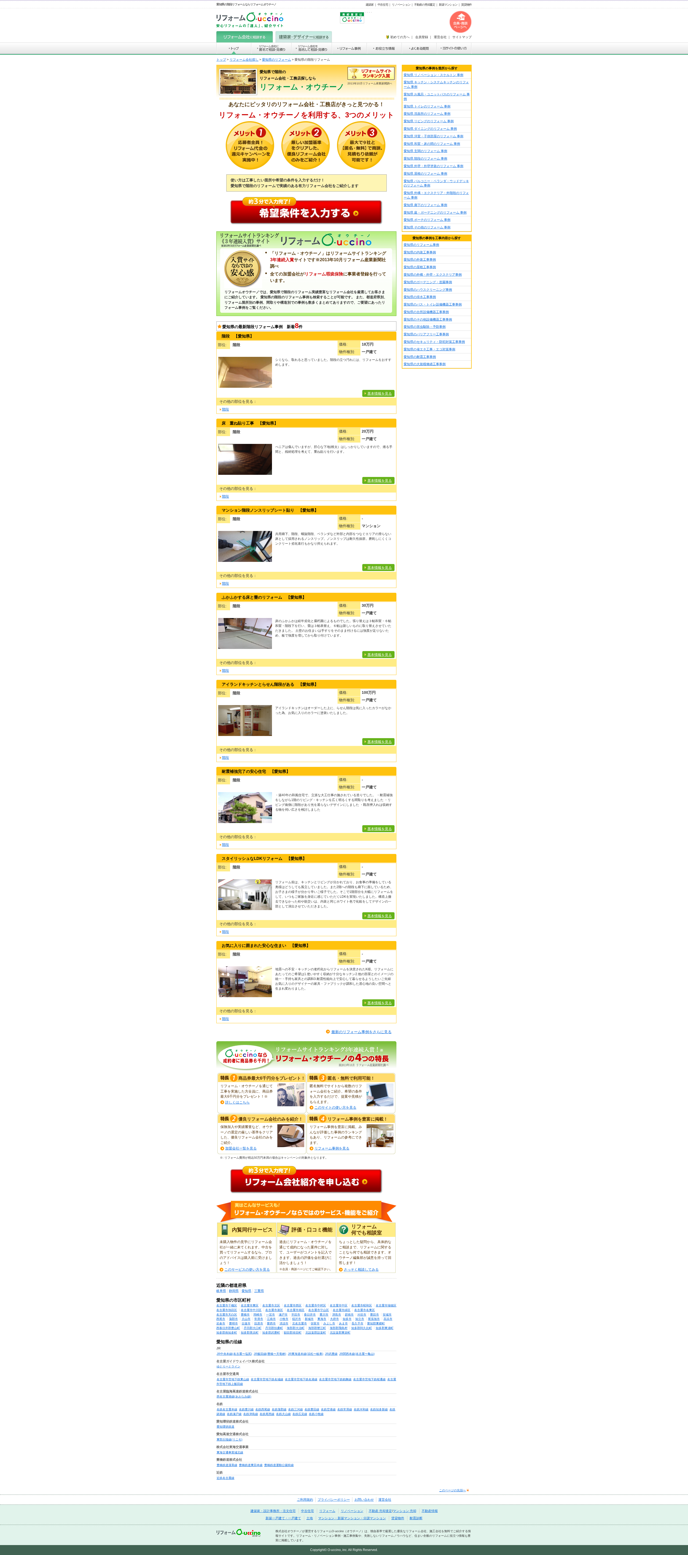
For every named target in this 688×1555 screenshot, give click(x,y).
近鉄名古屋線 (225, 1477)
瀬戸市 (283, 1314)
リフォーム (327, 1511)
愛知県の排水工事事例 (420, 297)
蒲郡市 (233, 1318)
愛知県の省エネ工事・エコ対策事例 (429, 349)
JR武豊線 (331, 1353)
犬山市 (246, 1318)
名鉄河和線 (361, 1409)
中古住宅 (383, 4)
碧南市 (349, 1314)
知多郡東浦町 (384, 1328)
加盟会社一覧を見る (241, 1148)
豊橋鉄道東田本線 (251, 1465)
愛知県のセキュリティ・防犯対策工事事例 (434, 342)
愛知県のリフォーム (276, 60)
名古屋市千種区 (226, 1305)
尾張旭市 (374, 1318)
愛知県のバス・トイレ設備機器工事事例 (433, 304)
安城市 (387, 1314)
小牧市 (284, 1318)
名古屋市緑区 (341, 1310)
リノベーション (401, 4)
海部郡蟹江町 (317, 1328)
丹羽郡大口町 (252, 1328)
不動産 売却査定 (380, 1511)
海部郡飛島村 (338, 1328)
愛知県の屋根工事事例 (420, 267)
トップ (221, 60)
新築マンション (448, 4)
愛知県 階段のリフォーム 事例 (425, 158)
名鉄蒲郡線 (279, 1409)
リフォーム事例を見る (331, 1148)
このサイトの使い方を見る (335, 1107)
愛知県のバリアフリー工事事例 (426, 334)
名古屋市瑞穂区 (386, 1305)
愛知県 (246, 1291)
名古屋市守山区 (318, 1310)
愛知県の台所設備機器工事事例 (426, 312)
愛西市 (271, 1323)
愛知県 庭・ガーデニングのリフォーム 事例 (435, 212)
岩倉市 (220, 1323)
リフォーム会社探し (244, 60)
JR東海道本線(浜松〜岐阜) (305, 1353)
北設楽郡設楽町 (315, 1332)
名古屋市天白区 (226, 1314)
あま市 (343, 1323)
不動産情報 (430, 1511)
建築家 (370, 4)
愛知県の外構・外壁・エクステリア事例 (433, 274)
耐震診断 (416, 1518)
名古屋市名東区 (364, 1310)
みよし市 (329, 1323)
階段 (225, 409)
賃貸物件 (466, 4)
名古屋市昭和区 (361, 1305)
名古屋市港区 (274, 1310)
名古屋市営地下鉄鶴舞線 (335, 1379)
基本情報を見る (379, 394)
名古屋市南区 (295, 1310)
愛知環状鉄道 (225, 1426)
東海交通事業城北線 (230, 1452)
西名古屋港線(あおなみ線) (234, 1396)
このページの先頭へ (452, 1490)
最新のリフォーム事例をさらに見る (361, 1032)
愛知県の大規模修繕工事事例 (425, 364)
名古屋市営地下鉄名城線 (267, 1379)
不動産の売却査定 (424, 4)
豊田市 (374, 1314)
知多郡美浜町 (250, 1332)
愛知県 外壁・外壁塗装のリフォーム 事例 (433, 166)
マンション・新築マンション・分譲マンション (352, 1518)
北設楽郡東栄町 (340, 1332)
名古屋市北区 (271, 1305)
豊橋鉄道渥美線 (227, 1465)
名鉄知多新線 (379, 1409)
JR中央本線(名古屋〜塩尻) (234, 1353)
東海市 (321, 1318)
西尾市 (220, 1318)
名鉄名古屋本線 (227, 1409)
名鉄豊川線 (246, 1409)
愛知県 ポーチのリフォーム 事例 (427, 220)
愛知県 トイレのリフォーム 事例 (427, 106)
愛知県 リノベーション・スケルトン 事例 (433, 75)
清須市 (284, 1323)
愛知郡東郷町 (376, 1323)
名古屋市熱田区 (226, 1310)
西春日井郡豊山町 (228, 1328)
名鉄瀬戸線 (234, 1414)
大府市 (334, 1318)
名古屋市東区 (250, 1305)
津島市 (336, 1314)
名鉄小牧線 (316, 1414)
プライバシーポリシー (334, 1500)
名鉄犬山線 (283, 1414)
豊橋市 (245, 1314)
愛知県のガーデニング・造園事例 (428, 282)
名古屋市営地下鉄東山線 (233, 1379)
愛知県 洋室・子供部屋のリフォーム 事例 (433, 136)
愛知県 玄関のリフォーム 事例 (425, 151)
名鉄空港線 (328, 1409)
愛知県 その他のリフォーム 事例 (427, 227)
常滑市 (258, 1318)
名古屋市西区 (293, 1305)
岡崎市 (257, 1314)
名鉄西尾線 (262, 1409)
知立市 (359, 1318)
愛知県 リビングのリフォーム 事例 (429, 121)
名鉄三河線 (295, 1409)
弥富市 (315, 1323)
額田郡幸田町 (293, 1332)
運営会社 (384, 1500)
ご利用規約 (305, 1500)
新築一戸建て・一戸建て (283, 1518)
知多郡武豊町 (271, 1332)
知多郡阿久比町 (361, 1328)
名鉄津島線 (250, 1414)
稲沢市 (296, 1318)
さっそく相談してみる (361, 1269)
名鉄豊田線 (311, 1409)
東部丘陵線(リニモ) (229, 1439)
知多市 (347, 1318)
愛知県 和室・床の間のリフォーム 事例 (432, 144)
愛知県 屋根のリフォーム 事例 (425, 173)
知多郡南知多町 (226, 1332)
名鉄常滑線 (344, 1409)
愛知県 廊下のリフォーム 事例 (425, 205)
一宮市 (270, 1314)
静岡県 (234, 1291)
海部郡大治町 (295, 1328)
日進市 (246, 1323)
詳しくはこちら (237, 1102)
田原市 (258, 1323)
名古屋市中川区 (251, 1310)
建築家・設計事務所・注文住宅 (273, 1511)
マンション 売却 (404, 1511)
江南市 (271, 1318)
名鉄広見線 (299, 1414)
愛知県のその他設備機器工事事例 (428, 319)
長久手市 (357, 1323)
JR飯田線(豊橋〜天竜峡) (270, 1353)
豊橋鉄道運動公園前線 (279, 1465)
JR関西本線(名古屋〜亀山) (357, 1353)
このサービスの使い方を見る (247, 1269)
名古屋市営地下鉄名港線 (301, 1379)
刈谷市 (361, 1314)
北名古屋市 (299, 1323)
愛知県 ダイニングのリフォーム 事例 (430, 129)
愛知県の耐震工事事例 (420, 357)
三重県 (259, 1291)
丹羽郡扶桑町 (274, 1328)
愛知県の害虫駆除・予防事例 (425, 327)
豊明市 (233, 1323)
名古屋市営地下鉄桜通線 (369, 1379)
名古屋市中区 (338, 1305)
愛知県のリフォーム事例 (421, 245)
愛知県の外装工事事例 (420, 259)
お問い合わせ (364, 1500)
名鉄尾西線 (267, 1414)
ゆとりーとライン (228, 1366)
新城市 (309, 1318)
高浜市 (388, 1318)
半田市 (295, 1314)
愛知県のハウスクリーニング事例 (428, 290)
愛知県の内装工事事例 (420, 252)
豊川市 (324, 1314)
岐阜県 (221, 1291)
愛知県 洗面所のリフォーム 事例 (427, 114)
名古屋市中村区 (315, 1305)
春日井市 (310, 1314)
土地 (309, 1518)
